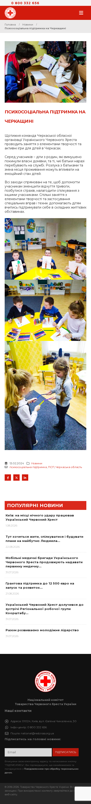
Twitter (16, 477)
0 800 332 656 (25, 3)
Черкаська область (69, 467)
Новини (36, 463)
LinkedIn (25, 477)
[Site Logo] (12, 13)
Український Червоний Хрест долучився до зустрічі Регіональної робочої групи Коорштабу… (45, 609)
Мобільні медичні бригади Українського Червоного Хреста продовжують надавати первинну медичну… (44, 562)
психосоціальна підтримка (28, 467)
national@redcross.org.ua (37, 733)
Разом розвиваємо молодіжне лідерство (42, 630)
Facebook (8, 477)
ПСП (51, 467)
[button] (82, 13)
